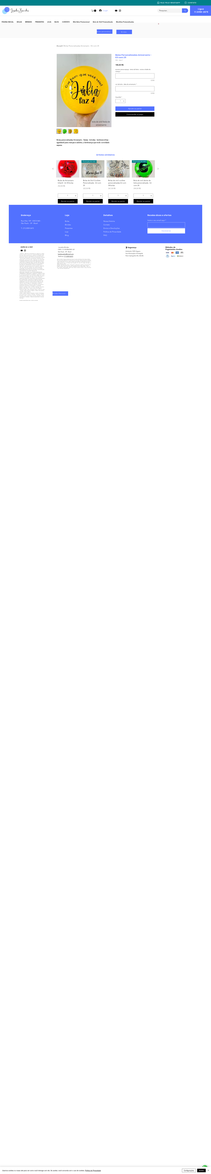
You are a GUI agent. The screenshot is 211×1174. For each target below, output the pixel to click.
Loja (66, 232)
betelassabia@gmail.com (66, 254)
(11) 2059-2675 (68, 256)
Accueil (59, 46)
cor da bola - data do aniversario (126, 84)
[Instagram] (120, 10)
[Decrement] (117, 101)
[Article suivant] (158, 168)
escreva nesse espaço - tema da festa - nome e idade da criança (132, 70)
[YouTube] (21, 250)
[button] (94, 11)
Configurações (189, 1170)
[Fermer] (208, 1170)
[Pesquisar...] (185, 10)
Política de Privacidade (93, 1170)
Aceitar (201, 1170)
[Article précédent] (53, 168)
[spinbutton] (120, 101)
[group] (105, 182)
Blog (67, 235)
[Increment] (124, 101)
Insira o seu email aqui (156, 220)
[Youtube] (116, 10)
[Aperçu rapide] (67, 169)
